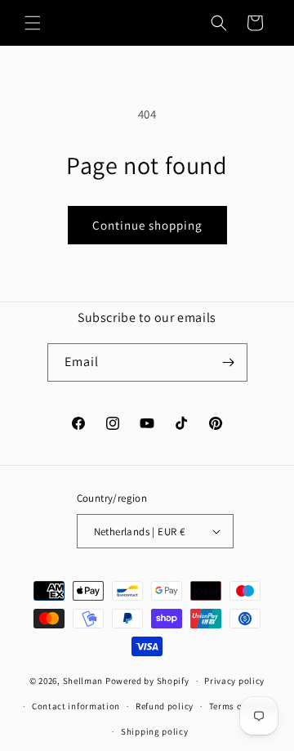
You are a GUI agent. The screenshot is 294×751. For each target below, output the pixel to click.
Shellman (83, 680)
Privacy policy (234, 680)
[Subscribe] (229, 362)
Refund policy (165, 706)
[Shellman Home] (142, 23)
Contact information (76, 706)
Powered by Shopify (147, 680)
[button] (33, 23)
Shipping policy (155, 731)
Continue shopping (147, 225)
